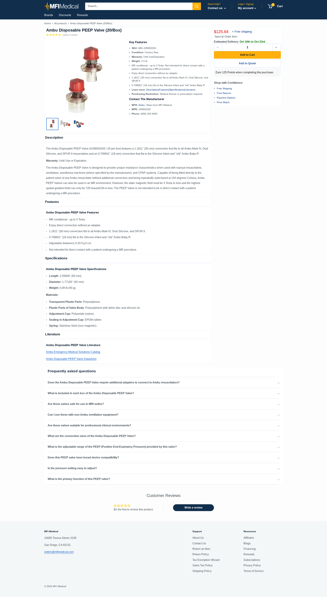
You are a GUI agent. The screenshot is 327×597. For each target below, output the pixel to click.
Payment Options (226, 97)
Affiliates (249, 537)
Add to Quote (247, 63)
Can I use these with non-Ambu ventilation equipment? (83, 414)
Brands (48, 15)
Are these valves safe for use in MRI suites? (76, 403)
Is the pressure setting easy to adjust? (72, 468)
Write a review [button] (193, 507)
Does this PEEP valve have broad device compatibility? (83, 457)
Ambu (141, 105)
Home (47, 23)
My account (245, 8)
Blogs (247, 543)
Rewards (82, 15)
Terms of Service (254, 571)
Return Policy (200, 554)
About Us (198, 537)
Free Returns (224, 93)
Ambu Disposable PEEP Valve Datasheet (71, 358)
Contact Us (199, 543)
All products (60, 23)
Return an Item (201, 548)
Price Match (223, 102)
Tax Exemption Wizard (206, 559)
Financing (250, 548)
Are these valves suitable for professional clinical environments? (89, 425)
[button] (53, 34)
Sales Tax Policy (202, 565)
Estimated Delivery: (226, 41)
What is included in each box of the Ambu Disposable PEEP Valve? (91, 393)
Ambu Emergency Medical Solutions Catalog (73, 351)
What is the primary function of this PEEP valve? (79, 478)
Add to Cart (247, 54)
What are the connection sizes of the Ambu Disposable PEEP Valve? (92, 436)
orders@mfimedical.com (59, 551)
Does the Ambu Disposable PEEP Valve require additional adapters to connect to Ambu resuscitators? (114, 382)
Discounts (65, 15)
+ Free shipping (242, 31)
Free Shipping (224, 88)
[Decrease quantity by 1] (218, 47)
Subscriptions (252, 559)
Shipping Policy (202, 571)
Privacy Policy (252, 565)
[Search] (196, 6)
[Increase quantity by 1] (276, 47)
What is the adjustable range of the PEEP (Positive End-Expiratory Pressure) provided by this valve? (112, 446)
